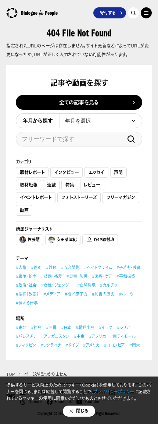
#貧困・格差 (51, 276)
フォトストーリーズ (79, 197)
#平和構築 (125, 276)
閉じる (82, 411)
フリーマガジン (121, 197)
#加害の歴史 (103, 294)
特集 (69, 185)
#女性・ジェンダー (57, 285)
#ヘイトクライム (98, 268)
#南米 (134, 345)
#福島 (36, 328)
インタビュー (66, 172)
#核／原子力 (76, 294)
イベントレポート (36, 197)
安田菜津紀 (67, 240)
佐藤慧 (34, 240)
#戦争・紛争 (26, 276)
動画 (24, 210)
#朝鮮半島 (85, 328)
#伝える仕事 (27, 303)
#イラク (105, 328)
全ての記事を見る (79, 102)
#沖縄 (51, 328)
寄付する (107, 13)
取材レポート (32, 172)
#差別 (36, 268)
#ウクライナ (50, 345)
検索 (131, 139)
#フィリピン (26, 345)
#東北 (21, 328)
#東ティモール (123, 336)
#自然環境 (86, 285)
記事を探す (133, 12)
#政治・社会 (26, 285)
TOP (10, 374)
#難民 (51, 268)
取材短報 (28, 185)
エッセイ (96, 172)
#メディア (51, 294)
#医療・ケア (102, 276)
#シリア (123, 328)
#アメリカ (91, 345)
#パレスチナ (26, 336)
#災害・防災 (77, 276)
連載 (51, 185)
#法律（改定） (27, 294)
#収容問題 (70, 268)
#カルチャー (111, 285)
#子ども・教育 (128, 268)
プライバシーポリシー (113, 392)
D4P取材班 (104, 240)
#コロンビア (114, 345)
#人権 (21, 268)
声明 (118, 172)
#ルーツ (126, 294)
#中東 (79, 336)
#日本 (66, 328)
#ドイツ (72, 345)
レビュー (92, 185)
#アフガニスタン (55, 336)
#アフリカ (97, 336)
